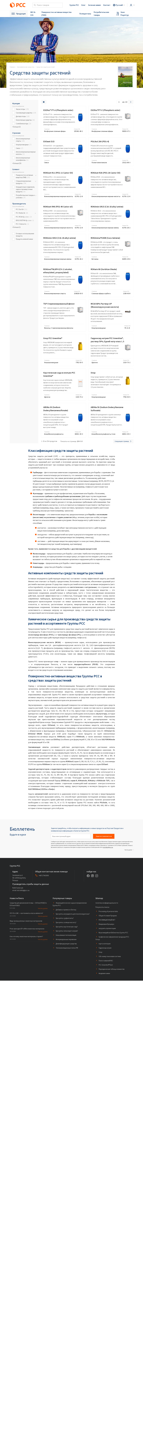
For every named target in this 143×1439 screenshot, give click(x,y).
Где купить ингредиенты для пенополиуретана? (73, 914)
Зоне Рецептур (124, 13)
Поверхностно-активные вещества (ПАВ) (56, 13)
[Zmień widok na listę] (43, 102)
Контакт (106, 5)
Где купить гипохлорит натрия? (67, 931)
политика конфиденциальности (106, 903)
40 (80, 441)
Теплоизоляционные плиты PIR (67, 948)
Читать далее (128, 850)
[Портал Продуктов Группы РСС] (18, 5)
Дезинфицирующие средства (66, 944)
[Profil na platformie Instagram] (96, 875)
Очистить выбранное (18, 106)
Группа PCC (74, 5)
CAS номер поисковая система (110, 956)
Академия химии (104, 973)
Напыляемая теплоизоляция (66, 935)
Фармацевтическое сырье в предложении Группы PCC (70, 904)
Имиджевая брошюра (106, 924)
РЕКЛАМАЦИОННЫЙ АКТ (107, 920)
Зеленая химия (94, 5)
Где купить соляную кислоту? (66, 922)
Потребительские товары (101, 13)
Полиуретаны (85, 13)
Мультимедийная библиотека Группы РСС (113, 932)
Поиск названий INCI (106, 961)
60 (82, 441)
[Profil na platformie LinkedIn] (92, 875)
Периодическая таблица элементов (111, 969)
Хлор (100, 952)
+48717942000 (44, 875)
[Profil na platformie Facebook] (88, 875)
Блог (83, 5)
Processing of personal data (108, 911)
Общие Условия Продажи (108, 916)
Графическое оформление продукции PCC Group (112, 938)
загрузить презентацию (107, 928)
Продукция (21, 13)
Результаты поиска (102, 907)
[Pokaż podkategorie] (36, 139)
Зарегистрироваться (104, 836)
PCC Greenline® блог (106, 965)
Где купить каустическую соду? (67, 927)
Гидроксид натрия (105, 948)
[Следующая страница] (130, 102)
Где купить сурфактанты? (65, 918)
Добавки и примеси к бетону (66, 910)
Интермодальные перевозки (66, 939)
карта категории (105, 944)
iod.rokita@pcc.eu (108, 847)
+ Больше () (16, 127)
